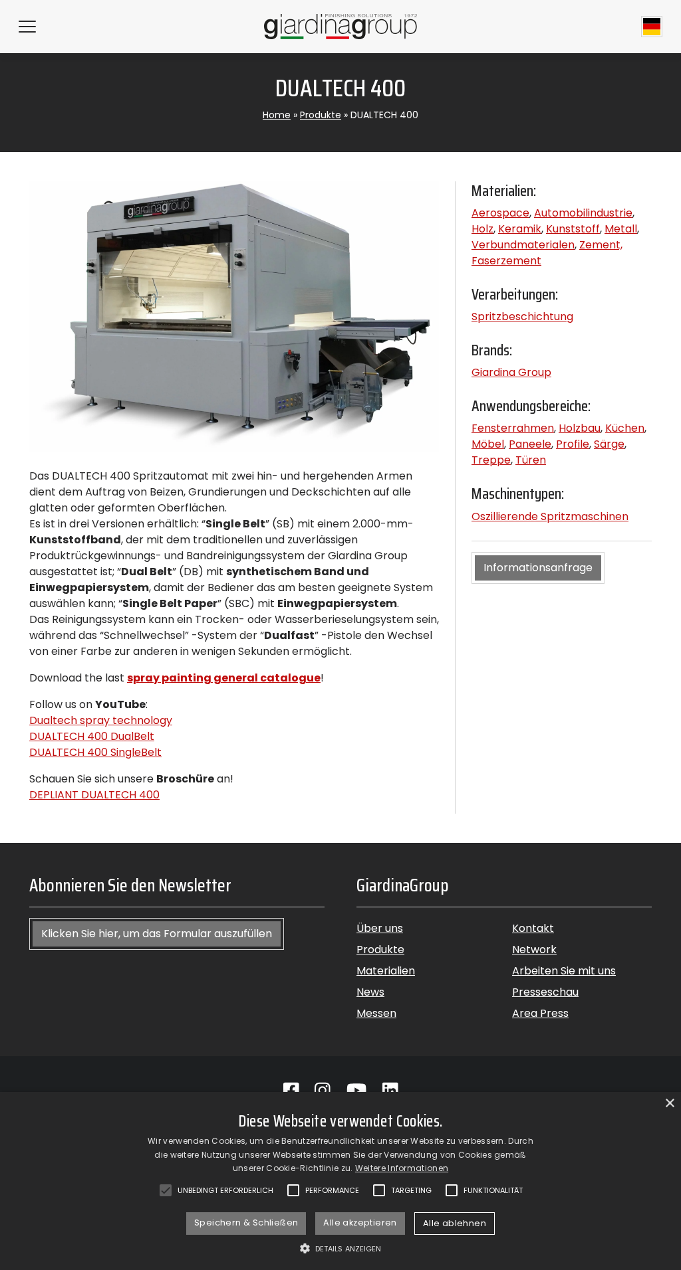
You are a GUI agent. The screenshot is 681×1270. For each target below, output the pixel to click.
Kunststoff (573, 228)
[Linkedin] (390, 1090)
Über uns (379, 928)
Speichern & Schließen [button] (246, 1222)
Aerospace (500, 213)
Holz (482, 228)
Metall (621, 228)
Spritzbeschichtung (522, 316)
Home (277, 115)
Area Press (540, 1013)
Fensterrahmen (513, 428)
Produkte (320, 115)
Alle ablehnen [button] (454, 1223)
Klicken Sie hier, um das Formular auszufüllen (156, 933)
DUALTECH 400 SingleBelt (95, 752)
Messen (376, 1013)
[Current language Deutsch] (651, 26)
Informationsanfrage (538, 567)
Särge (609, 444)
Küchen (624, 428)
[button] (341, 1248)
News (370, 992)
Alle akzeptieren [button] (359, 1222)
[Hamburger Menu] (27, 26)
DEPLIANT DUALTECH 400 (94, 794)
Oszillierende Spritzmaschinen (550, 516)
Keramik (519, 228)
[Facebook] (291, 1090)
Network (534, 949)
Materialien (385, 970)
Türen (530, 460)
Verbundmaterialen (523, 244)
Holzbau (580, 428)
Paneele (530, 444)
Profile (572, 444)
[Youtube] (356, 1090)
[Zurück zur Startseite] (340, 26)
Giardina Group (511, 372)
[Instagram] (323, 1090)
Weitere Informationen (401, 1168)
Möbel (488, 444)
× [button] (669, 1104)
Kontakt (533, 928)
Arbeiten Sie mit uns (564, 970)
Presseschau (545, 992)
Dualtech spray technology (100, 720)
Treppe (491, 460)
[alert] (340, 1181)
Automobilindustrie (583, 213)
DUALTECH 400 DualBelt (91, 736)
